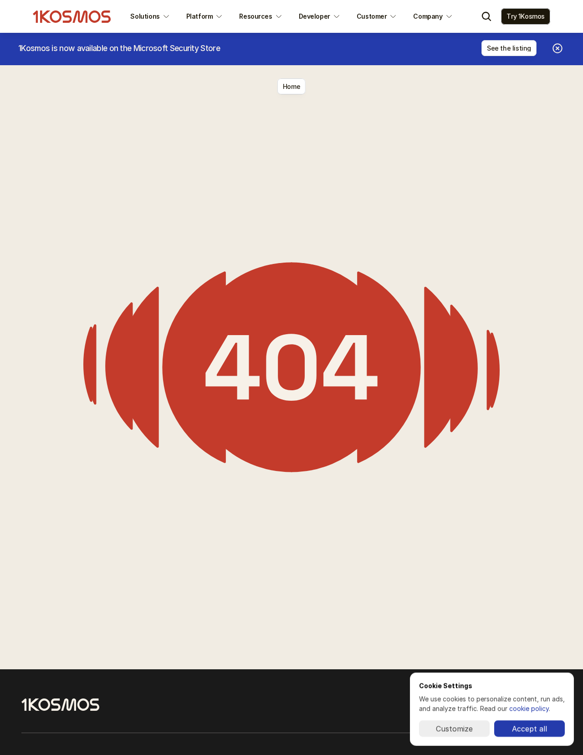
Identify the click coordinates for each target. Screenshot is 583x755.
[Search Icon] (486, 16)
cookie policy (529, 708)
